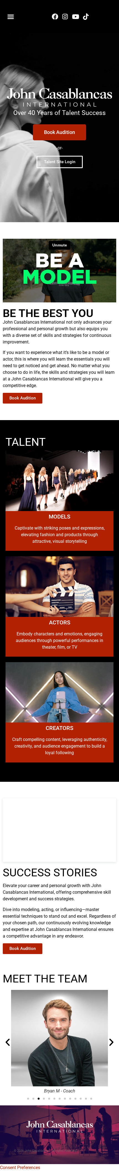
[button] (11, 16)
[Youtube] (75, 16)
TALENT (26, 442)
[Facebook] (54, 16)
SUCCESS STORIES (50, 872)
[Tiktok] (85, 16)
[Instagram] (65, 16)
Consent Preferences (20, 1167)
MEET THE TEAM (45, 978)
